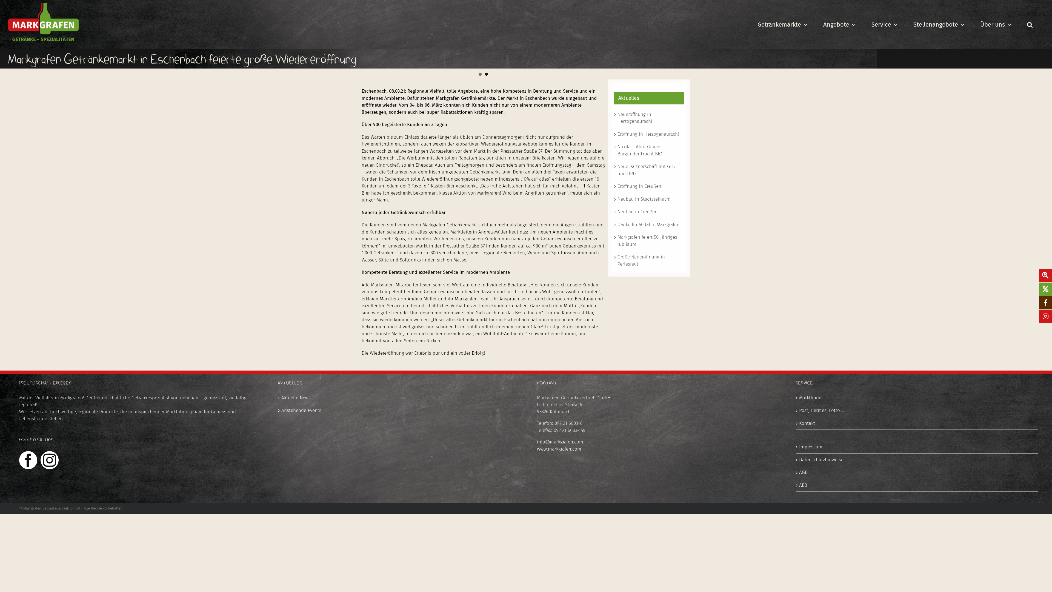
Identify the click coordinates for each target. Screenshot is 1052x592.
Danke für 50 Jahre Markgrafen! (649, 224)
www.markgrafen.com (559, 449)
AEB (803, 485)
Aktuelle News (296, 398)
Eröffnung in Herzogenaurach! (648, 134)
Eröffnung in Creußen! (640, 186)
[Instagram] (50, 460)
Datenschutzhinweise (821, 460)
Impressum (810, 447)
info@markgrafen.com (560, 442)
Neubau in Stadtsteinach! (644, 199)
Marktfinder (811, 398)
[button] (1029, 24)
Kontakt (807, 423)
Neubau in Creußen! (638, 212)
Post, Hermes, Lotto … (821, 410)
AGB (803, 472)
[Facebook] (28, 460)
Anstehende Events (301, 410)
